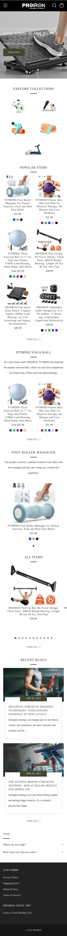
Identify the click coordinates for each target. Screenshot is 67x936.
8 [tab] (40, 638)
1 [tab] (30, 73)
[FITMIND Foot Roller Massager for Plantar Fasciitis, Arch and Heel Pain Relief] (17, 186)
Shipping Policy (11, 883)
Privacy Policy (10, 877)
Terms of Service (12, 895)
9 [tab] (44, 638)
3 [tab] (37, 73)
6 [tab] (33, 638)
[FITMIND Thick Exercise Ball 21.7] (17, 240)
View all (32, 339)
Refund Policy (10, 889)
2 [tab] (33, 73)
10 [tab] (48, 638)
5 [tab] (30, 638)
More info (14, 52)
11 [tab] (51, 638)
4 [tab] (26, 638)
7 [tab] (37, 638)
